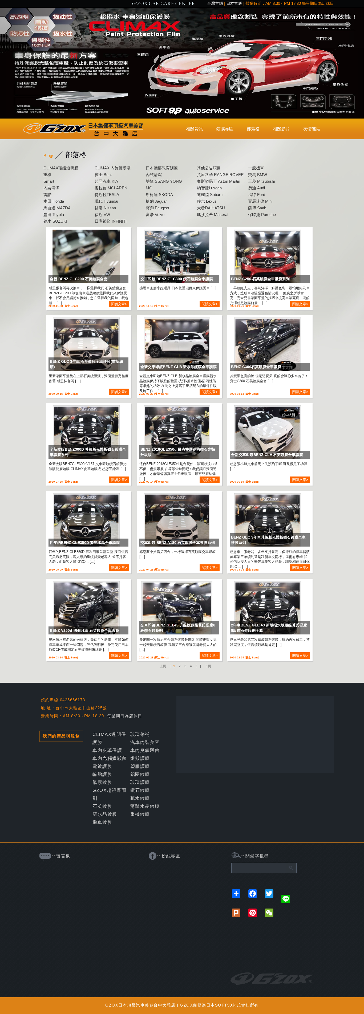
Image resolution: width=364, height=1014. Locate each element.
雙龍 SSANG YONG (164, 181)
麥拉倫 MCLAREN (111, 188)
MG (149, 188)
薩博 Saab (257, 208)
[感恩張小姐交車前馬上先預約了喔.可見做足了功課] (268, 433)
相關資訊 (194, 129)
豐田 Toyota (53, 214)
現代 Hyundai (106, 201)
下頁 (208, 666)
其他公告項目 (209, 168)
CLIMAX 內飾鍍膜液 (113, 168)
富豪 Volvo (155, 214)
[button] (27, 63)
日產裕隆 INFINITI (111, 221)
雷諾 (47, 194)
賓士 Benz (104, 174)
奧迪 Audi (256, 188)
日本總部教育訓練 (162, 168)
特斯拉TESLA (107, 194)
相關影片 (281, 129)
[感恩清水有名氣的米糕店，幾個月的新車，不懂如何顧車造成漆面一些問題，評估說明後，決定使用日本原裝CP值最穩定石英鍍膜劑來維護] (86, 609)
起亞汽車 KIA (106, 181)
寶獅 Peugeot (157, 208)
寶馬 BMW (257, 174)
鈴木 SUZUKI (55, 221)
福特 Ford (256, 194)
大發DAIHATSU (211, 208)
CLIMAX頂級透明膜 (60, 168)
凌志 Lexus (207, 201)
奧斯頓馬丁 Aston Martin (218, 181)
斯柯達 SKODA (159, 194)
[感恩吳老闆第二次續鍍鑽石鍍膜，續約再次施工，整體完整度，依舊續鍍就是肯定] (268, 609)
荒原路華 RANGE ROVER (220, 174)
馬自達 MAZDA (57, 208)
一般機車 (256, 168)
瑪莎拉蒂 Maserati (213, 214)
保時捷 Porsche (262, 214)
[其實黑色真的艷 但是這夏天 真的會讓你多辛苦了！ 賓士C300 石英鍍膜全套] (268, 346)
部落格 (253, 129)
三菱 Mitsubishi (261, 181)
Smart (48, 181)
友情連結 (311, 129)
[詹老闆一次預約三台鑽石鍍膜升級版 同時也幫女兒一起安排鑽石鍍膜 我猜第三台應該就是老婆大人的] (177, 609)
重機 (47, 174)
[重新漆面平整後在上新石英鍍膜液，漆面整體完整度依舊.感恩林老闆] (86, 346)
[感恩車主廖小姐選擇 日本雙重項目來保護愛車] (177, 258)
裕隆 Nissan (105, 208)
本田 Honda (53, 201)
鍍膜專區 (224, 129)
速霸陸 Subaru (210, 194)
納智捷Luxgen (209, 188)
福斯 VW (102, 214)
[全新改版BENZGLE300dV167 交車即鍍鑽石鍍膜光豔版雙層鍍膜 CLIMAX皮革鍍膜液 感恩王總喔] (86, 433)
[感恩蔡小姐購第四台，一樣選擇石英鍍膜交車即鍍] (177, 521)
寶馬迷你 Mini (260, 201)
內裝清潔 (154, 174)
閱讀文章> (119, 304)
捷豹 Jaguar (156, 201)
